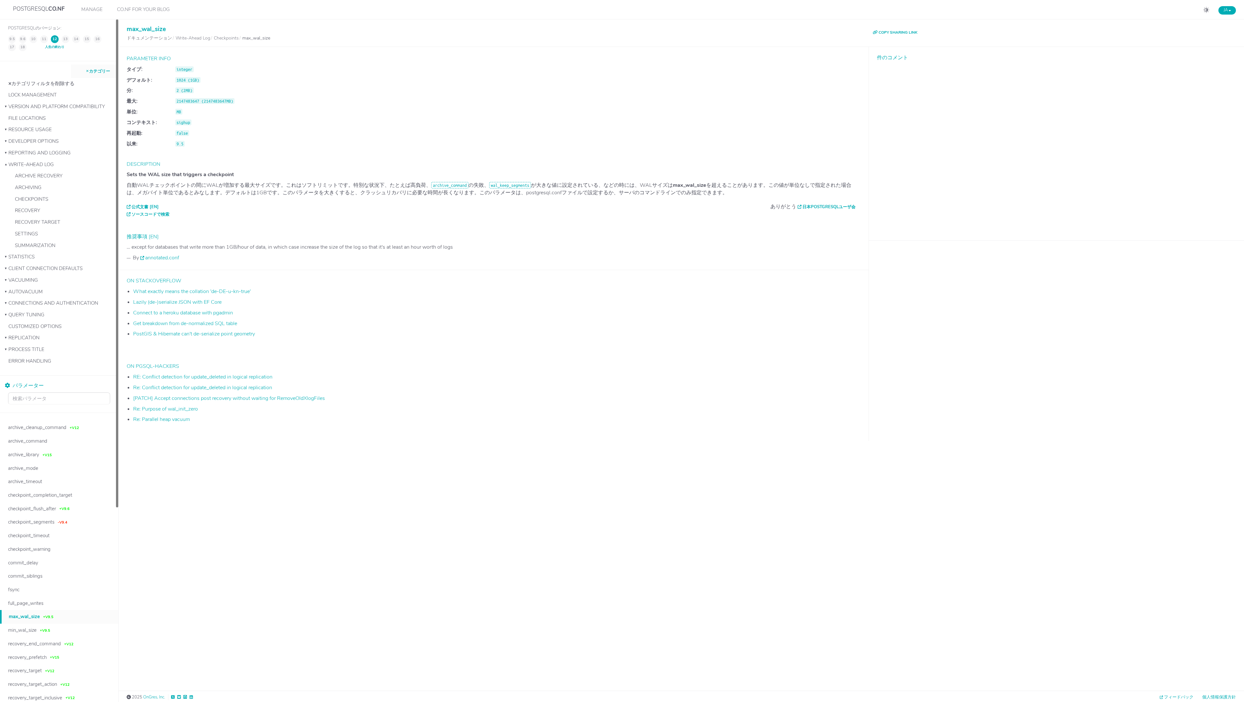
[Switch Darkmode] (1206, 11)
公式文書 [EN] (145, 207)
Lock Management (32, 95)
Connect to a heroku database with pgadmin (183, 312)
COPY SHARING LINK (897, 32)
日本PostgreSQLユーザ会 (829, 207)
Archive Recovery (39, 176)
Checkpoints (31, 199)
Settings (26, 234)
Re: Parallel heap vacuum (161, 419)
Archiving (28, 187)
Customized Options (35, 326)
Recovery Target (37, 222)
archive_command (450, 185)
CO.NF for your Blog (143, 9)
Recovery (27, 210)
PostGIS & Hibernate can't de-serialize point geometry (194, 333)
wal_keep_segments (510, 185)
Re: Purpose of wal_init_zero (165, 409)
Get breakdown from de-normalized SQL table (185, 323)
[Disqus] (1056, 146)
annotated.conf (162, 257)
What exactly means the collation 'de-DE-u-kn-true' (192, 291)
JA (1226, 10)
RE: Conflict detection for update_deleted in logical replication (202, 376)
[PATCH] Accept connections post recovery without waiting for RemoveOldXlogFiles (229, 398)
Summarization (35, 245)
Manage (92, 9)
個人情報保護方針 (1219, 697)
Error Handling (29, 361)
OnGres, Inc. (154, 697)
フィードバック (1178, 697)
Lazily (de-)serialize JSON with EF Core (177, 302)
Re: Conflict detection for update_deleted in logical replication (202, 387)
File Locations (27, 118)
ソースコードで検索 (150, 214)
